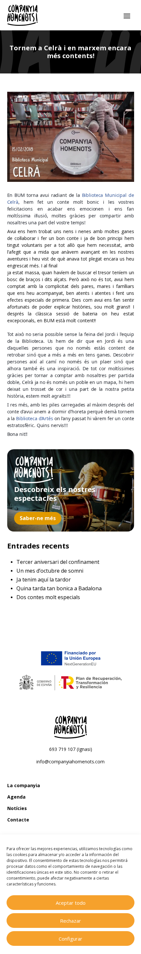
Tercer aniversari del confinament (57, 561)
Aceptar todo (71, 902)
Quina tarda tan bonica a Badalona (59, 588)
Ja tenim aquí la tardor (43, 579)
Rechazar (70, 920)
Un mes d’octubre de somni (49, 570)
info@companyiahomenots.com (70, 761)
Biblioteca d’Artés (34, 418)
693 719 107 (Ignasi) (70, 749)
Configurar (70, 938)
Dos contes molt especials (48, 597)
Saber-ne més (38, 518)
